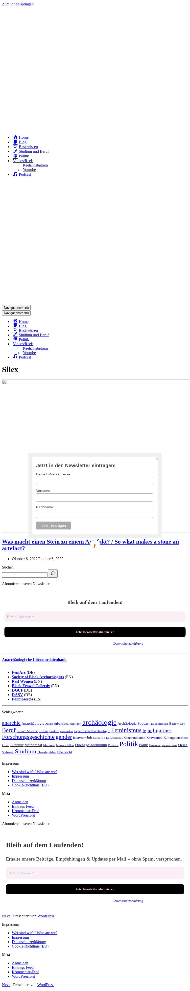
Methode (49, 745)
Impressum (20, 776)
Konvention (154, 737)
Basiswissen (177, 723)
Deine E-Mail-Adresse (53, 474)
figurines (162, 730)
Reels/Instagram (35, 165)
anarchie (11, 723)
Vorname (43, 491)
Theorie (42, 752)
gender (64, 737)
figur (147, 730)
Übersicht (64, 752)
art (152, 723)
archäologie (99, 722)
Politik (128, 744)
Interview (79, 737)
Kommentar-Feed (25, 811)
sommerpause (169, 745)
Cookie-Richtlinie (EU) (30, 785)
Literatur (17, 745)
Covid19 (54, 731)
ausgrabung (161, 723)
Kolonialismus (114, 738)
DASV (17, 695)
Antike (49, 723)
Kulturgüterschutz (176, 737)
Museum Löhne (65, 745)
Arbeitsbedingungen (67, 723)
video (52, 752)
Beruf (9, 730)
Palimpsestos (22, 699)
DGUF (17, 690)
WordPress (45, 916)
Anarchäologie (33, 723)
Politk (143, 745)
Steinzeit (8, 752)
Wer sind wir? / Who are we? (34, 772)
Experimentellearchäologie (92, 731)
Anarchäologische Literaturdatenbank (34, 659)
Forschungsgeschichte (28, 737)
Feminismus (126, 729)
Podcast (113, 745)
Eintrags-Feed (23, 806)
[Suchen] (53, 573)
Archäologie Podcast (133, 723)
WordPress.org (23, 815)
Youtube (29, 170)
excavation (66, 731)
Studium (25, 751)
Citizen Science (27, 731)
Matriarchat (33, 745)
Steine (183, 745)
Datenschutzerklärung (128, 643)
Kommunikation (134, 737)
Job (89, 737)
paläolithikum (96, 745)
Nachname (44, 507)
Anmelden (20, 802)
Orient (80, 745)
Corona (43, 731)
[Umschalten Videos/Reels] (88, 344)
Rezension (155, 745)
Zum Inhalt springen (18, 4)
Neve (6, 916)
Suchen (8, 567)
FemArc (19, 672)
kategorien (99, 738)
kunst (5, 745)
